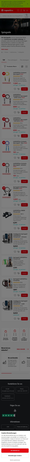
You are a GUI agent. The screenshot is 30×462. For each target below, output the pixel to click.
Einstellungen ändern (15, 455)
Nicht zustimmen (15, 460)
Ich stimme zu (15, 450)
